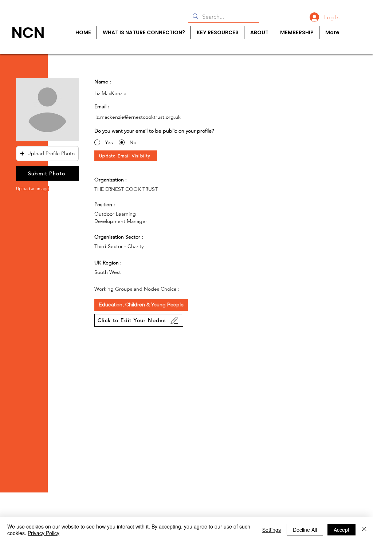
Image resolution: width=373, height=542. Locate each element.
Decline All (305, 529)
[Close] (364, 529)
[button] (47, 153)
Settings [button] (271, 529)
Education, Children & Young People (141, 304)
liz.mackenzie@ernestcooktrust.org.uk (137, 117)
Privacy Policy (43, 533)
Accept (341, 529)
